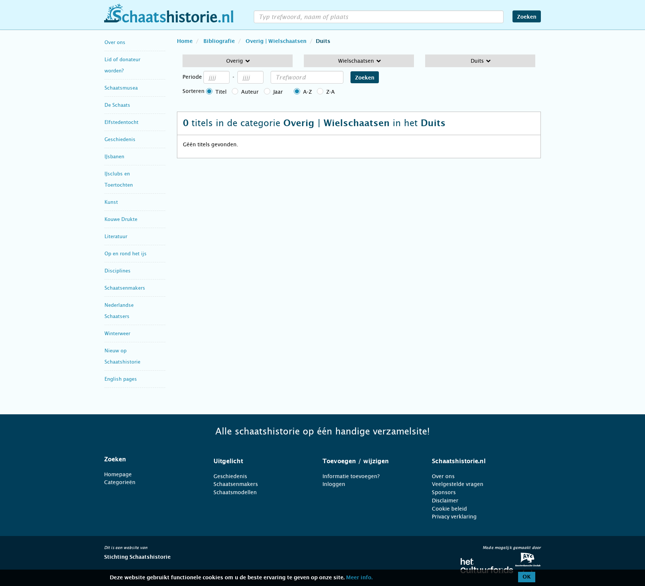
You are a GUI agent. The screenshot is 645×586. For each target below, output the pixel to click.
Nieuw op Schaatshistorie (122, 356)
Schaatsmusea (121, 88)
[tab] (149, 459)
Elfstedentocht (121, 122)
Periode (192, 77)
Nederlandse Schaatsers (119, 310)
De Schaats (117, 105)
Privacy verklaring (454, 517)
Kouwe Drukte (121, 219)
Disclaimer (445, 501)
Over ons (115, 42)
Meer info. (359, 577)
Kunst (111, 202)
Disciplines (118, 271)
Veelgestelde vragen (457, 484)
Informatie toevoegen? (351, 476)
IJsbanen (114, 156)
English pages (121, 379)
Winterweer (117, 333)
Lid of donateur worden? (122, 65)
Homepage (118, 474)
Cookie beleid (449, 509)
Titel (221, 92)
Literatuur (116, 236)
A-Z (307, 92)
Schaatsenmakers (125, 288)
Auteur (250, 92)
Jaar (278, 92)
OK (527, 577)
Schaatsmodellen (235, 492)
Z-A (330, 92)
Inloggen (333, 484)
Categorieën (119, 482)
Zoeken (526, 17)
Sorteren (194, 91)
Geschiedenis (120, 139)
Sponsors (444, 492)
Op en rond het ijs (126, 253)
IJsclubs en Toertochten (119, 179)
